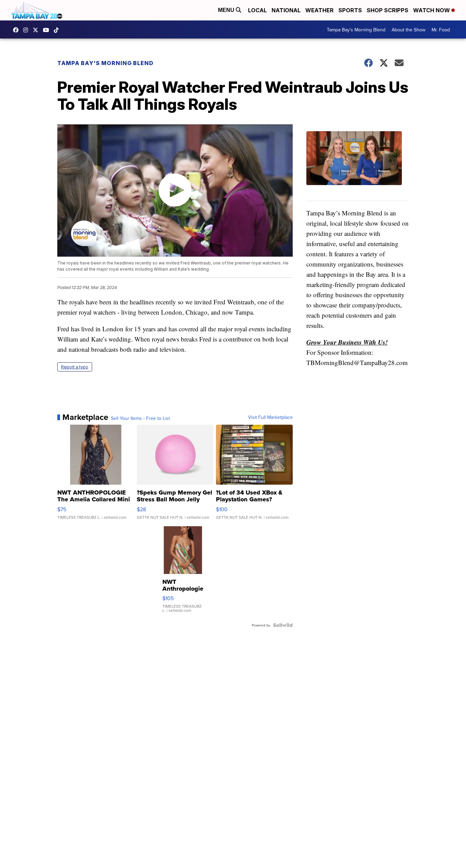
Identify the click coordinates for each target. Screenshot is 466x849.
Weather (319, 10)
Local (257, 10)
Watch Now (432, 10)
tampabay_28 (27, 30)
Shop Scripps (387, 10)
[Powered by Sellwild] (283, 625)
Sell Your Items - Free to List (140, 418)
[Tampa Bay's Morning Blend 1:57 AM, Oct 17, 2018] (357, 166)
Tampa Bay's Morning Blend (356, 29)
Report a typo (74, 366)
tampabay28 (37, 30)
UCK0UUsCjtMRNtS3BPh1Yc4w (48, 30)
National (286, 10)
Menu (227, 10)
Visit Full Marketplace (270, 417)
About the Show (408, 29)
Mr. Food (441, 29)
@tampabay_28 (58, 30)
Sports (350, 10)
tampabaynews (17, 30)
